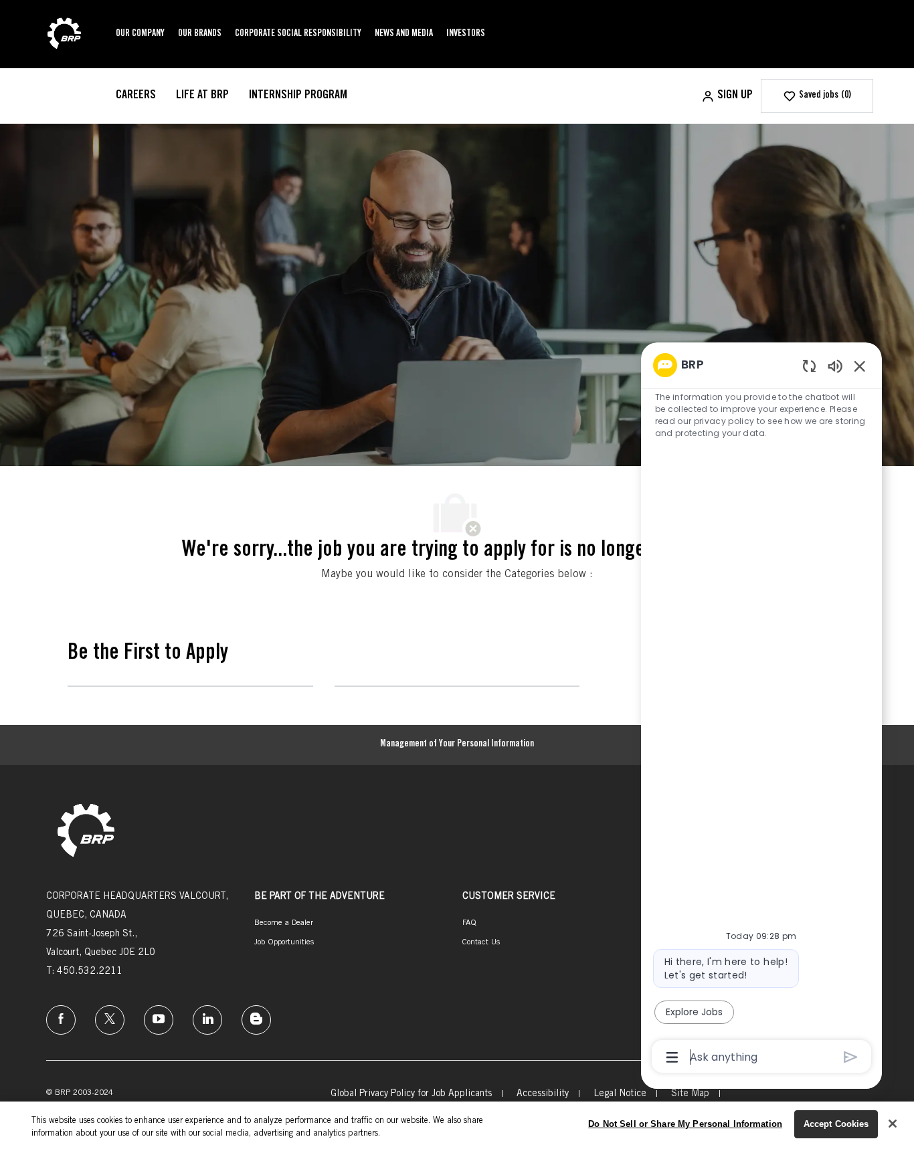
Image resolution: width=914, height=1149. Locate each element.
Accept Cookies (836, 1124)
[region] (761, 710)
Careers (136, 96)
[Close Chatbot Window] (860, 365)
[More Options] (672, 1057)
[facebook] (61, 1020)
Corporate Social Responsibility (298, 34)
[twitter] (109, 1020)
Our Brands (199, 34)
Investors (465, 34)
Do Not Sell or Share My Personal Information (685, 1124)
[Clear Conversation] (809, 365)
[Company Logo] (64, 34)
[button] (727, 96)
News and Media (404, 34)
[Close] (892, 1123)
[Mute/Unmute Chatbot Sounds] (835, 365)
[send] (850, 1057)
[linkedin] (207, 1020)
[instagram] (158, 1020)
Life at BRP (202, 96)
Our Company (140, 34)
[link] (86, 831)
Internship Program (298, 96)
